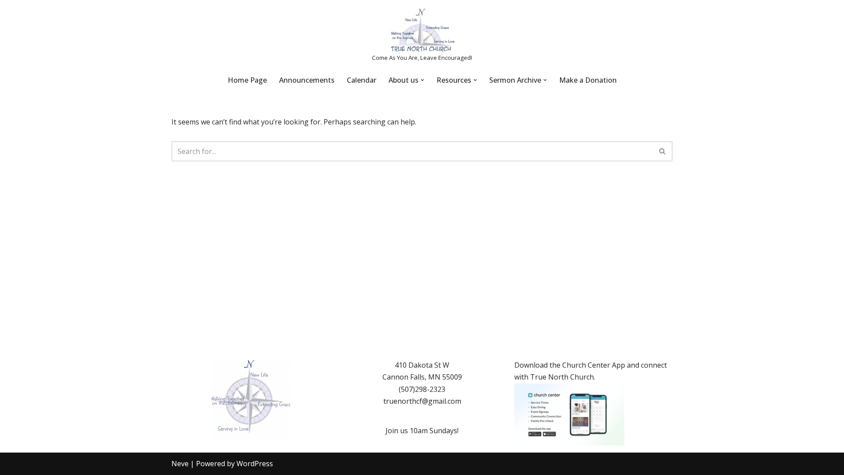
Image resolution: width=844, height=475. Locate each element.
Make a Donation (588, 80)
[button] (422, 80)
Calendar (361, 80)
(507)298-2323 (422, 389)
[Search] (663, 151)
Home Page (247, 80)
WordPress (254, 463)
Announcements (307, 80)
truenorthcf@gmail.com (422, 401)
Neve (180, 463)
